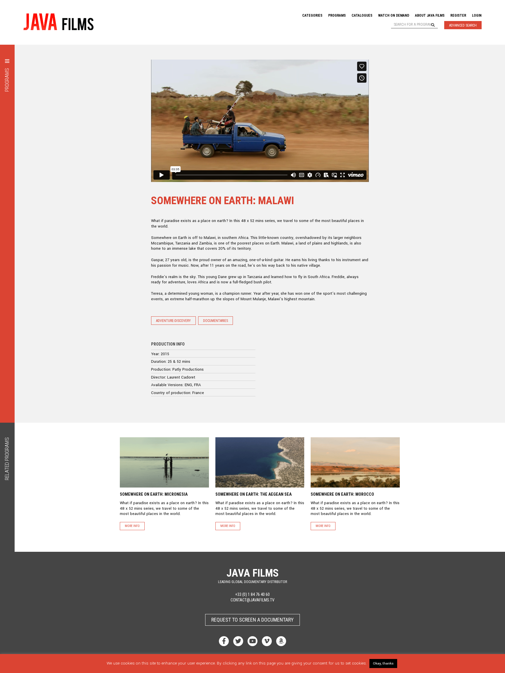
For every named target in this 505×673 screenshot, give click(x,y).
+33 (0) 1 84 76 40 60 (252, 594)
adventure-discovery (173, 321)
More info (132, 526)
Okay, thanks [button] (383, 663)
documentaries (215, 321)
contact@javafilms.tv (252, 600)
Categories (312, 15)
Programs (337, 15)
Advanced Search (463, 25)
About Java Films (430, 15)
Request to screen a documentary (252, 620)
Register (458, 15)
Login (477, 15)
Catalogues (362, 15)
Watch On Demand (393, 15)
